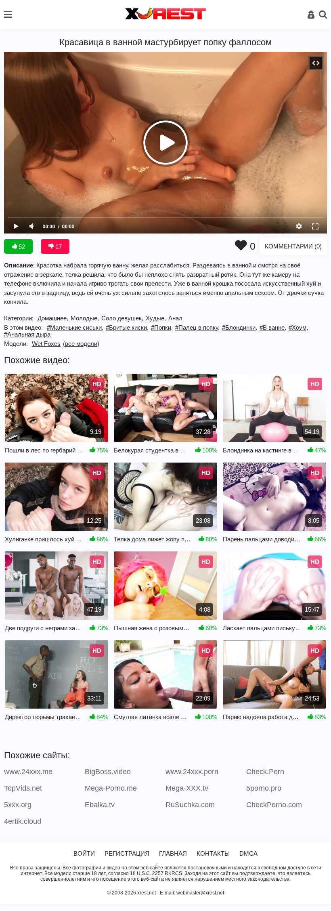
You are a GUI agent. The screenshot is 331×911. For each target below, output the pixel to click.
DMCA (248, 853)
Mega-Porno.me (111, 788)
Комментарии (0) (293, 246)
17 (58, 246)
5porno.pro (263, 788)
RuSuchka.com (190, 805)
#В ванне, (273, 327)
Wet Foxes (46, 343)
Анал (175, 318)
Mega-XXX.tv (187, 788)
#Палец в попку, (197, 327)
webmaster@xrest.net (200, 893)
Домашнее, (53, 318)
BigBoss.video (108, 772)
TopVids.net (23, 788)
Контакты (213, 853)
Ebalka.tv (100, 805)
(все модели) (81, 343)
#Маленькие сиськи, (75, 327)
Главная (173, 853)
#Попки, (162, 327)
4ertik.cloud (22, 821)
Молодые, (85, 318)
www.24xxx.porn (192, 772)
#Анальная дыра (27, 334)
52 (21, 246)
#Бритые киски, (127, 327)
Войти (84, 853)
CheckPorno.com (274, 805)
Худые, (156, 318)
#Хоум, (298, 327)
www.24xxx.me (28, 772)
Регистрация (127, 853)
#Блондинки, (239, 327)
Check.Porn (265, 772)
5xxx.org (17, 805)
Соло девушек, (122, 318)
